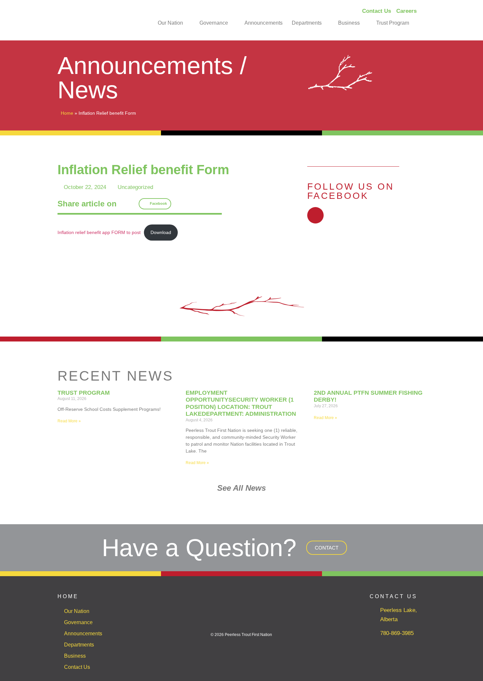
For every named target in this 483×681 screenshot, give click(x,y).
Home (67, 113)
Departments (307, 23)
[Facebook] (315, 215)
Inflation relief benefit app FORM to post (99, 232)
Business (349, 23)
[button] (155, 203)
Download (160, 232)
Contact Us (77, 667)
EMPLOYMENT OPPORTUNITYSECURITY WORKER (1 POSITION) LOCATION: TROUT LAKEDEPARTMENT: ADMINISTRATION (241, 403)
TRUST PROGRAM (84, 392)
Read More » (69, 421)
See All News (241, 487)
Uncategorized (135, 187)
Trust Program (392, 23)
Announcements (263, 23)
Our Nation (170, 23)
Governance (213, 23)
